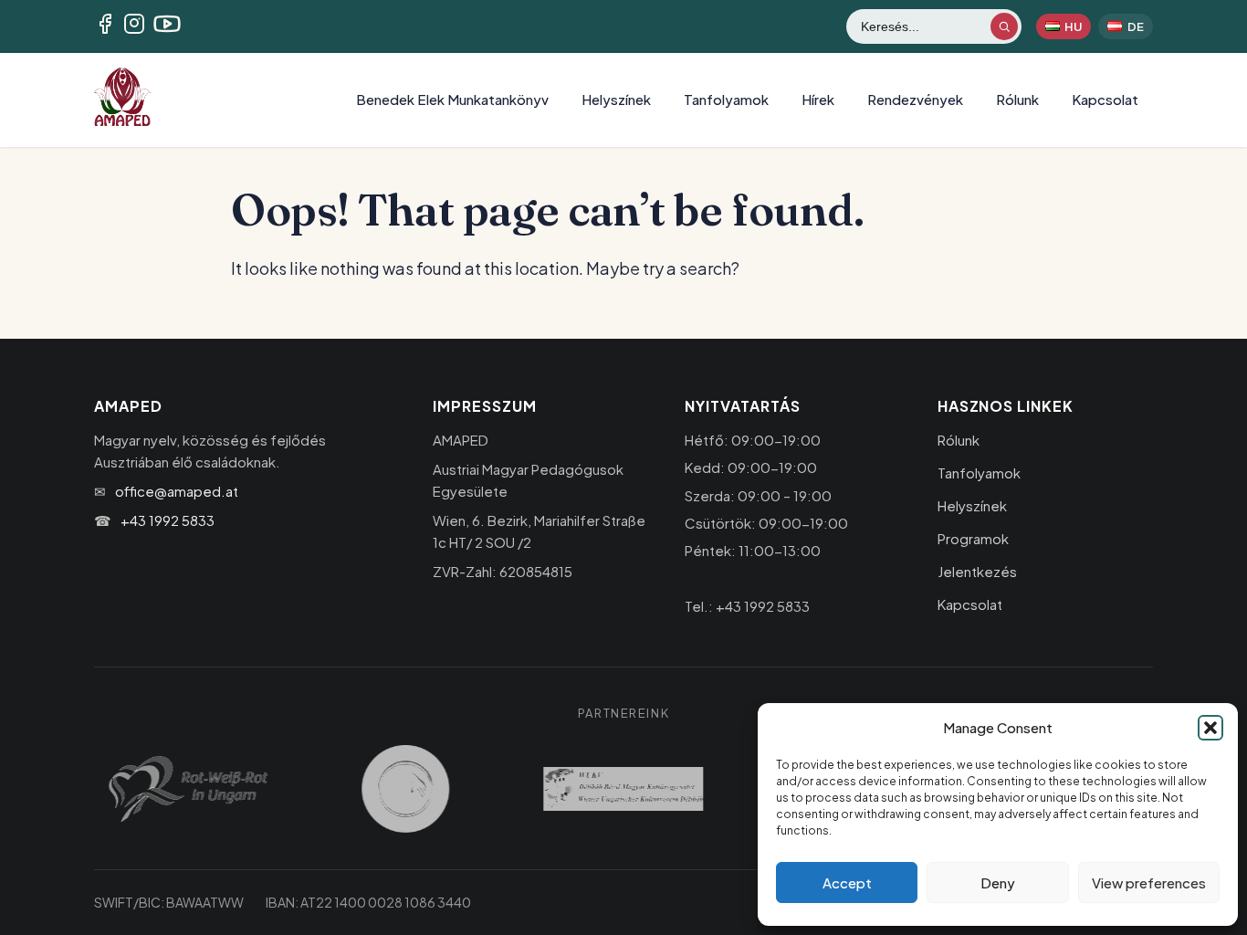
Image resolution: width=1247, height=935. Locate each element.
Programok (973, 538)
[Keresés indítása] (1004, 26)
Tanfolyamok (726, 99)
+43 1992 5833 (168, 520)
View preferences (1149, 882)
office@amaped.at (176, 490)
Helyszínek (616, 99)
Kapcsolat (1105, 99)
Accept (847, 882)
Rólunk (1017, 99)
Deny (997, 882)
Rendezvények (915, 99)
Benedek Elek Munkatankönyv (452, 99)
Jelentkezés (977, 571)
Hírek (818, 99)
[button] (1210, 728)
